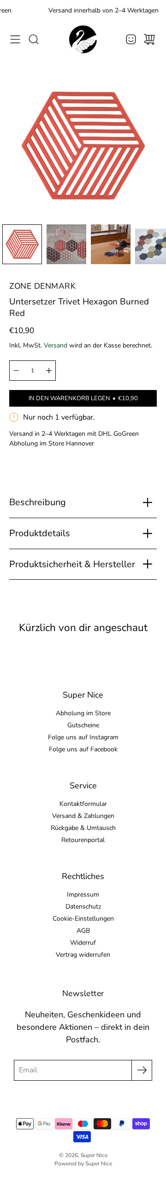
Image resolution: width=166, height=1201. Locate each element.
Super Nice (94, 1155)
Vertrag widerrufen (83, 954)
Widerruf (83, 942)
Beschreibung (37, 502)
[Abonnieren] (141, 1070)
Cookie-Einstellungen (83, 918)
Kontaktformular (83, 803)
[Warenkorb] (149, 39)
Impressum (83, 894)
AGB (83, 930)
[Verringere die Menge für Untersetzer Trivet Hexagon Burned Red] (16, 370)
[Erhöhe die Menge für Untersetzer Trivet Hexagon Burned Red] (49, 370)
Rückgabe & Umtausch (83, 827)
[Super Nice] (83, 39)
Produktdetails (39, 533)
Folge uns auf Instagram (83, 737)
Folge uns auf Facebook (83, 749)
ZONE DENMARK (42, 285)
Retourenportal (83, 840)
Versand (55, 345)
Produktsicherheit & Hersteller (72, 564)
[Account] (131, 39)
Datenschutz (83, 906)
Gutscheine (83, 725)
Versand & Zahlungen (83, 815)
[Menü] (15, 39)
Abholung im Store (83, 713)
